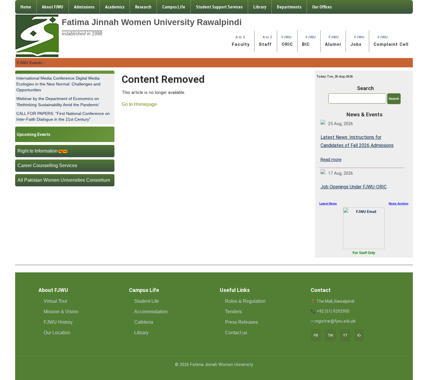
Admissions (84, 7)
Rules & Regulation (245, 301)
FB (316, 335)
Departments (289, 7)
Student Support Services (219, 7)
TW (330, 335)
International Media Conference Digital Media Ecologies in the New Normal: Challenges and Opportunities (58, 84)
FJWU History (58, 322)
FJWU (287, 41)
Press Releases (241, 322)
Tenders (233, 311)
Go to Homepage (139, 104)
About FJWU (52, 7)
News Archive (398, 203)
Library (259, 7)
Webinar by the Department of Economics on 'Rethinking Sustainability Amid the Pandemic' (58, 101)
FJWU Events (29, 62)
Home (25, 7)
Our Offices (322, 7)
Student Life (146, 301)
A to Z (241, 41)
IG (359, 335)
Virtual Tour (55, 301)
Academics (114, 7)
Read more (331, 159)
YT (345, 335)
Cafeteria (143, 322)
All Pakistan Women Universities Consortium (63, 180)
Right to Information (37, 150)
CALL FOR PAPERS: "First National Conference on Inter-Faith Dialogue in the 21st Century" (63, 116)
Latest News (328, 203)
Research (143, 7)
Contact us (236, 332)
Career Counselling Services (47, 165)
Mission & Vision (61, 311)
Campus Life (173, 7)
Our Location (57, 332)
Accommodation (151, 311)
